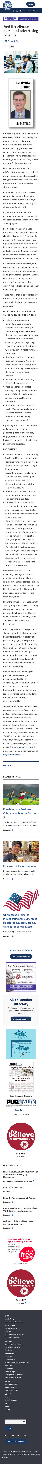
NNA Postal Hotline (12, 1337)
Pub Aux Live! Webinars (13, 1378)
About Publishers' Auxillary (14, 1344)
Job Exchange (10, 1372)
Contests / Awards (11, 1387)
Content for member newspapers (17, 1363)
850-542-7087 (22, 1436)
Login (30, 4)
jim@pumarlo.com (11, 754)
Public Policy (9, 1319)
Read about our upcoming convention (18, 1181)
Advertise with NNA (21, 950)
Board (7, 1410)
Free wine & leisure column (19, 866)
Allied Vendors (10, 1360)
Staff (7, 1407)
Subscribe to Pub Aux (12, 1347)
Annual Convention (11, 1384)
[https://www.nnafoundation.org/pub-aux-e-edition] (21, 1077)
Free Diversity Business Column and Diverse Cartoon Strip (20, 813)
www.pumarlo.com (22, 747)
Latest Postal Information (14, 1322)
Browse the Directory (21, 1019)
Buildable (5, 1457)
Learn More (20, 1156)
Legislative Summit (12, 1390)
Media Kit (8, 1350)
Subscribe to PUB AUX (21, 1115)
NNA (6, 1397)
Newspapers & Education (14, 1375)
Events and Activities (12, 1329)
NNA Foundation (11, 1400)
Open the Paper (21, 1110)
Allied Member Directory (21, 1001)
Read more (7, 830)
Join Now (8, 1331)
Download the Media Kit (21, 956)
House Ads (9, 1369)
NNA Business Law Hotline (14, 1334)
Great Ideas (9, 1366)
